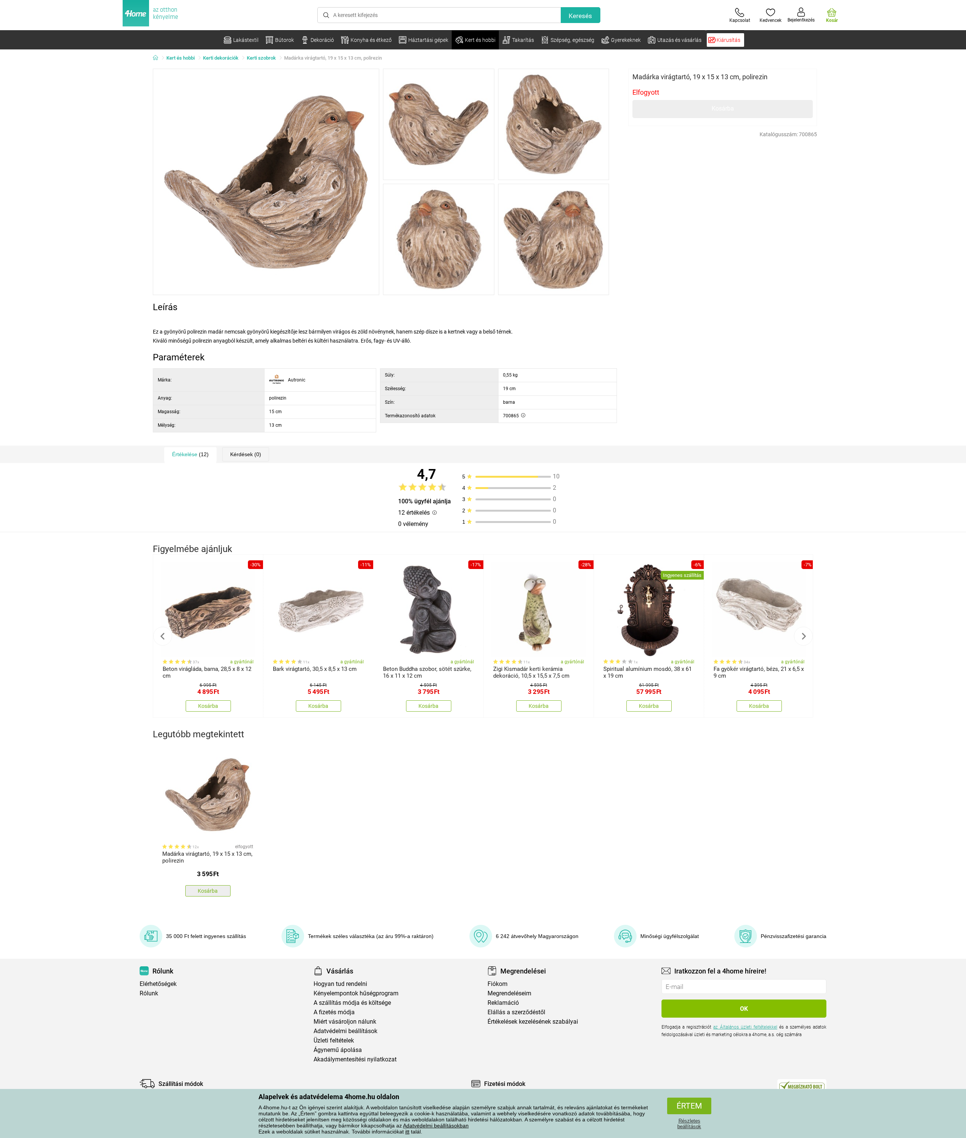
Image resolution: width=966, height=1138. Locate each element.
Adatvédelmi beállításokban (436, 1126)
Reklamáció (503, 1003)
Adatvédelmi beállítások (345, 1031)
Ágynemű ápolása (338, 1050)
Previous (162, 636)
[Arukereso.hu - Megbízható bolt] (801, 1085)
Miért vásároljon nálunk (345, 1021)
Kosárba (723, 108)
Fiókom (498, 984)
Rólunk (149, 993)
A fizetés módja (334, 1012)
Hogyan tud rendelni (340, 984)
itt (407, 1132)
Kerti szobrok (261, 58)
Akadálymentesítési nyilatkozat (355, 1059)
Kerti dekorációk (220, 58)
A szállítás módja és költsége (352, 1003)
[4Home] (158, 58)
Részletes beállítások (689, 1123)
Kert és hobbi (180, 58)
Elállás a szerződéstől (516, 1012)
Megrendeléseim (509, 993)
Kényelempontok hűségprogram (356, 993)
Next (803, 636)
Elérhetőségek (158, 984)
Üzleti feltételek (334, 1040)
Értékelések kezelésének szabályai (533, 1021)
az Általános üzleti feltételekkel (745, 1027)
